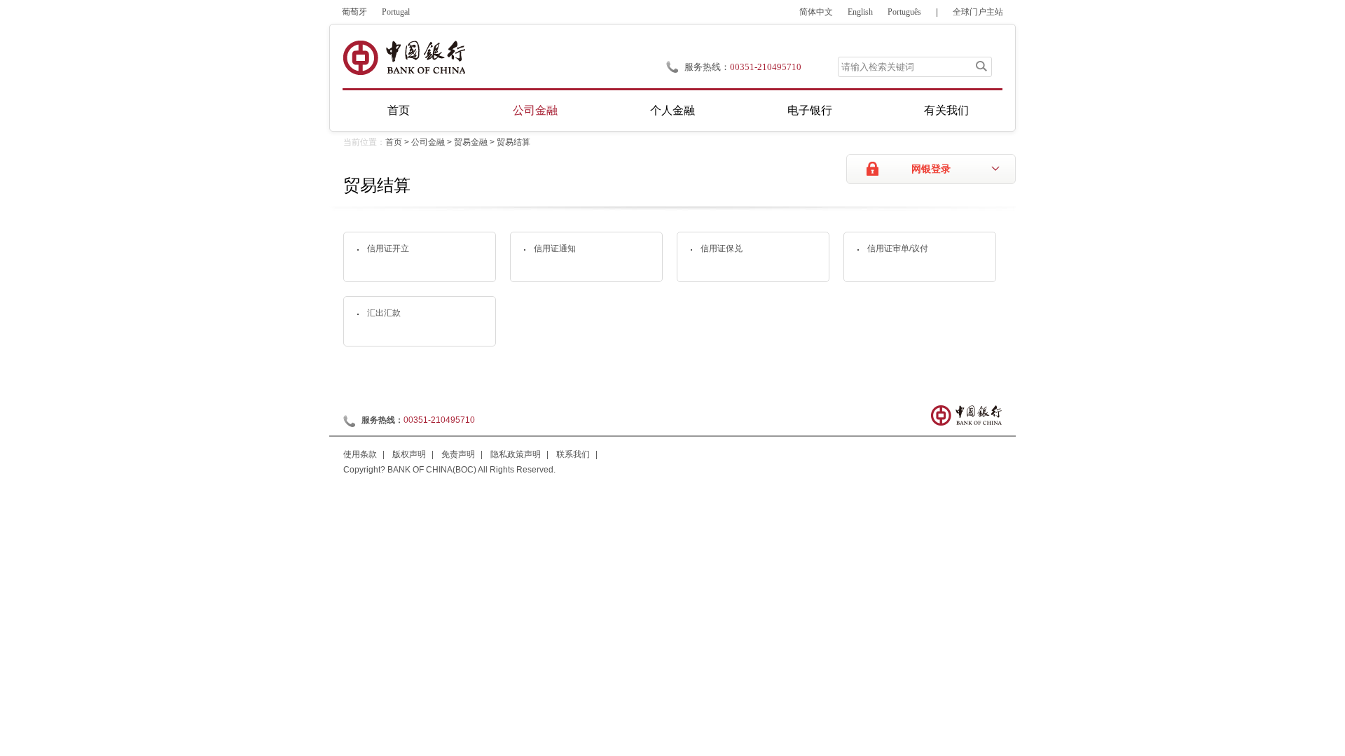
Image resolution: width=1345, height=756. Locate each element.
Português (904, 12)
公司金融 (535, 110)
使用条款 (360, 454)
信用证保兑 (722, 248)
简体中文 (816, 12)
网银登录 (931, 169)
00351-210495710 (765, 67)
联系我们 (573, 454)
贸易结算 (513, 142)
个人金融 (672, 110)
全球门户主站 (978, 12)
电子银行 (809, 110)
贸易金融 (471, 142)
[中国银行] (404, 58)
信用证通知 (555, 248)
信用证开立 (388, 248)
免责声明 (458, 454)
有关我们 (946, 110)
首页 (398, 110)
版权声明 (409, 454)
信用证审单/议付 (897, 248)
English (860, 12)
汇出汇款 (384, 313)
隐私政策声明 (515, 454)
